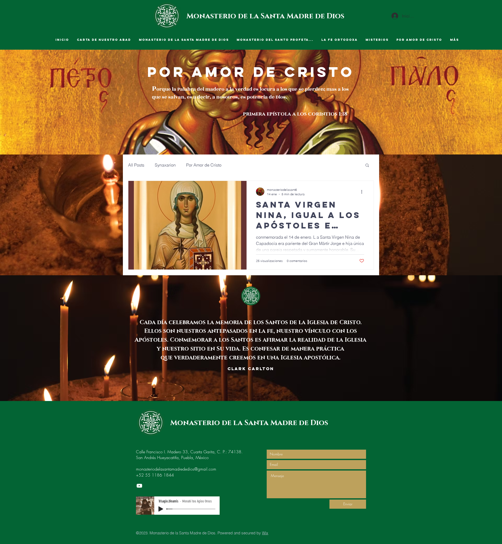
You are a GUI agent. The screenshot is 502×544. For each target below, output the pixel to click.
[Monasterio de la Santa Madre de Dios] (139, 485)
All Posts (136, 165)
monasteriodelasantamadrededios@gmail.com (176, 469)
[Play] (160, 509)
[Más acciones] (363, 191)
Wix (265, 532)
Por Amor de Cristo (203, 165)
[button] (367, 165)
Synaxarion (165, 165)
